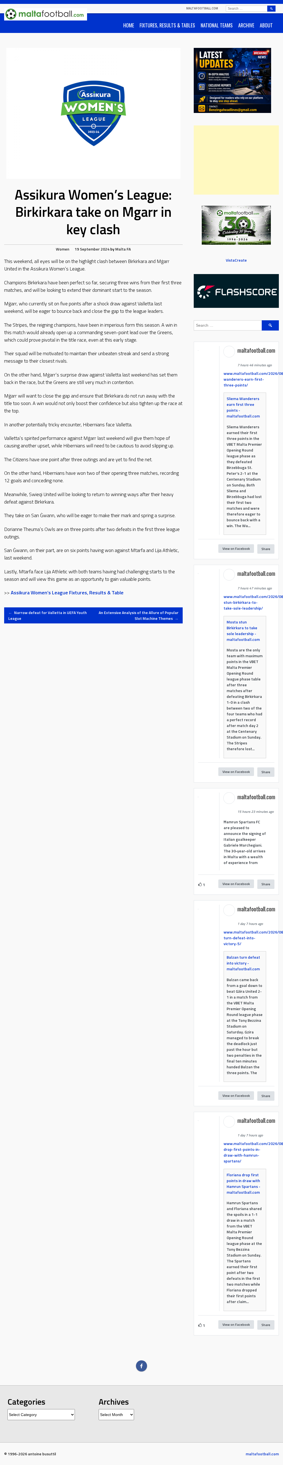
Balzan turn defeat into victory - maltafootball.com (243, 963)
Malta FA (123, 249)
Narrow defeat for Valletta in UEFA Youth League (47, 615)
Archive (246, 25)
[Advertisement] (236, 160)
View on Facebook (236, 548)
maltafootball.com (202, 8)
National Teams (217, 25)
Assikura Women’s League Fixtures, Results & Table (67, 592)
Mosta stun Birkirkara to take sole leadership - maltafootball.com (243, 630)
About (266, 25)
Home (128, 25)
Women (62, 249)
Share (265, 548)
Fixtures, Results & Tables (167, 25)
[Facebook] (141, 1365)
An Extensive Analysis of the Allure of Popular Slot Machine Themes (139, 615)
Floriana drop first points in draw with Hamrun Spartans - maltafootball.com (243, 1183)
